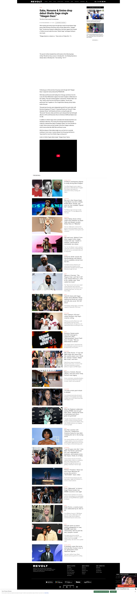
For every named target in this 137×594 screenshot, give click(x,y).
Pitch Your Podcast (71, 572)
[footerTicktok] (63, 588)
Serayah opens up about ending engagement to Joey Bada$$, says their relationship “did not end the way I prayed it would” (73, 529)
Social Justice (60, 1)
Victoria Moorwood (45, 22)
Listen (54, 1)
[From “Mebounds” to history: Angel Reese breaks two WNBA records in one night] (47, 494)
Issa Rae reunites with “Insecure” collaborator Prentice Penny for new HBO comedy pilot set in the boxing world (73, 433)
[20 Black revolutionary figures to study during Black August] (47, 188)
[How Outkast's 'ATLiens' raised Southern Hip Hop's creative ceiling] (47, 321)
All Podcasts (69, 569)
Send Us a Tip (85, 570)
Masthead (84, 569)
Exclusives (67, 1)
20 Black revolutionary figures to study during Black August (73, 182)
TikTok (97, 1)
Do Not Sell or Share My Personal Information (101, 591)
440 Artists (69, 575)
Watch (50, 1)
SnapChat (98, 1)
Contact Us (98, 569)
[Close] (135, 591)
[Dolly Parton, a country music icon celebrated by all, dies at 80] (47, 513)
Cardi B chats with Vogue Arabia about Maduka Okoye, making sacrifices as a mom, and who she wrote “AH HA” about (73, 299)
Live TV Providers (70, 570)
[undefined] (95, 14)
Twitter (102, 1)
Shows (46, 1)
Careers (83, 573)
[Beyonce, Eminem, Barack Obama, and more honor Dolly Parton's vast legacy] (47, 378)
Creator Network (70, 573)
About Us (84, 567)
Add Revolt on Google (61, 22)
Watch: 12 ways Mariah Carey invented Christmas (122, 589)
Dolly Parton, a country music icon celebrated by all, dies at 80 (73, 508)
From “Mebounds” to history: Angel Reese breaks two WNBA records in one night (73, 490)
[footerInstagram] (60, 588)
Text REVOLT (99, 570)
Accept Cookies (113, 591)
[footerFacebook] (70, 588)
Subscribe (82, 1)
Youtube (104, 1)
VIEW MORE (95, 40)
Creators (77, 1)
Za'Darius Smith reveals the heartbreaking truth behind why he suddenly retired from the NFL (73, 259)
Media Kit (84, 572)
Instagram (95, 1)
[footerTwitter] (73, 588)
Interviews (66, 447)
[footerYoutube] (77, 588)
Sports (66, 255)
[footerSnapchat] (67, 588)
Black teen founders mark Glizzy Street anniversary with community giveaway (94, 21)
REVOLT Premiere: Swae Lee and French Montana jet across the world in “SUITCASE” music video (73, 472)
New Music (66, 198)
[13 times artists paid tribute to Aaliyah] (47, 397)
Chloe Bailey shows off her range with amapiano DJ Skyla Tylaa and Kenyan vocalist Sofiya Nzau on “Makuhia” (73, 221)
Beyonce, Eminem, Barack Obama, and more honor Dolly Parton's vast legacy (73, 373)
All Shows (69, 567)
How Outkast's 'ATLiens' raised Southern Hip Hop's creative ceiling (72, 316)
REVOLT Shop (99, 572)
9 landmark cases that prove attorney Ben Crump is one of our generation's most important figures (73, 549)
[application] (126, 581)
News (72, 1)
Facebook (100, 1)
